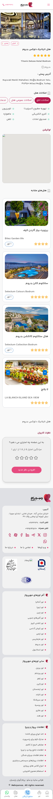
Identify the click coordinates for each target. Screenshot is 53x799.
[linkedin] (27, 535)
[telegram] (33, 535)
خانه (47, 796)
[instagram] (45, 535)
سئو (28, 780)
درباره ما (9, 547)
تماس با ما (25, 547)
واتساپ (7, 796)
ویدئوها (42, 547)
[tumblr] (10, 535)
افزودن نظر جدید (26, 470)
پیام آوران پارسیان (17, 780)
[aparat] (16, 535)
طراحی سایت (37, 780)
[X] (39, 535)
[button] (45, 213)
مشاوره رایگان (27, 796)
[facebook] (22, 535)
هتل (15, 796)
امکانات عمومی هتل (21, 100)
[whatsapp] (45, 541)
